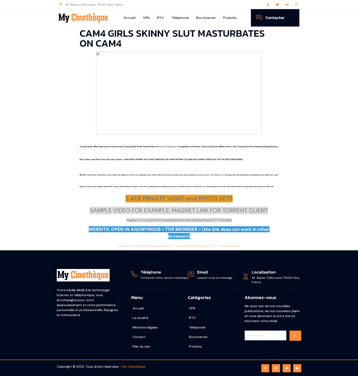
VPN (146, 18)
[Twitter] (277, 4)
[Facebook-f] (268, 4)
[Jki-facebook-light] (265, 368)
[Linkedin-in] (287, 4)
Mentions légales (145, 327)
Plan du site (141, 346)
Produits (229, 18)
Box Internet (206, 18)
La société (140, 318)
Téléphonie (180, 18)
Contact (139, 337)
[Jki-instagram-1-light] (276, 368)
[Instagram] (296, 4)
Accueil (129, 18)
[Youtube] (297, 368)
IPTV (160, 18)
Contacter (275, 18)
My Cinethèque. (134, 366)
